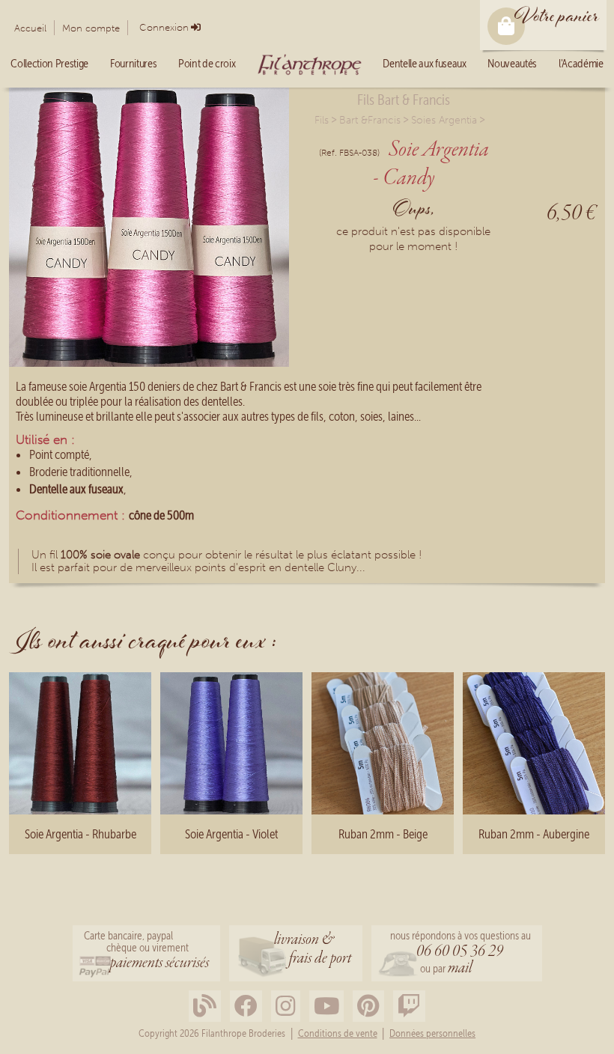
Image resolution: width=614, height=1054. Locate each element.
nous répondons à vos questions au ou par (460, 954)
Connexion (164, 27)
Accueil (30, 28)
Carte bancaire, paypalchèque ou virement (146, 951)
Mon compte (91, 28)
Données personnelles (432, 1034)
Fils (321, 120)
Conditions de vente (337, 1034)
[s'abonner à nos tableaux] (368, 1006)
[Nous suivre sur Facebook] (246, 1006)
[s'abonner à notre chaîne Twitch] (409, 1006)
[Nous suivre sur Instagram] (285, 1006)
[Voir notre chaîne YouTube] (326, 1006)
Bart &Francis (370, 120)
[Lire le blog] (205, 1006)
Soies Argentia (444, 120)
